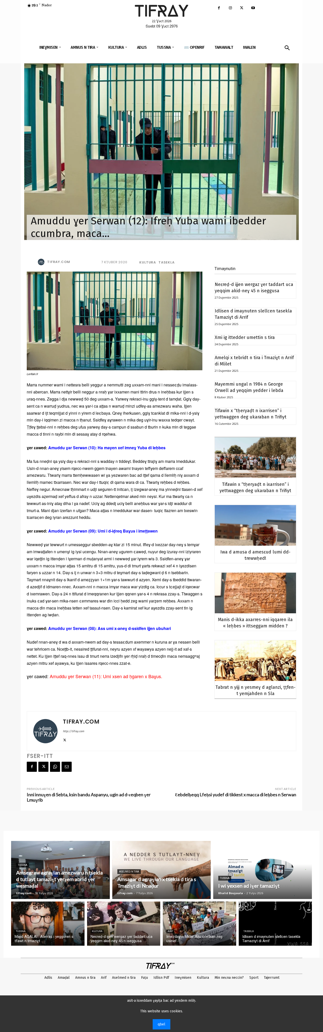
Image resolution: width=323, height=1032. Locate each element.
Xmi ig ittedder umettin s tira (245, 337)
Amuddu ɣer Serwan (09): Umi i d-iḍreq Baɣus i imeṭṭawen (103, 531)
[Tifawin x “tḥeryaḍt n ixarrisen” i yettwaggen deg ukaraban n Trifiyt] (255, 457)
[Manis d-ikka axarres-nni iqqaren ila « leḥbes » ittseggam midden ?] (255, 593)
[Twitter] (241, 8)
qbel (161, 1024)
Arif (170, 931)
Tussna (22, 865)
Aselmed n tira (129, 871)
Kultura (147, 262)
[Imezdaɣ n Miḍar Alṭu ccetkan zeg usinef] (199, 924)
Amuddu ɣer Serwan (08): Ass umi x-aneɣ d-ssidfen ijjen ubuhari (109, 628)
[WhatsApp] (55, 767)
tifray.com (58, 261)
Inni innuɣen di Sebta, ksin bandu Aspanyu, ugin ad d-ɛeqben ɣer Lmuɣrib (89, 797)
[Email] (67, 767)
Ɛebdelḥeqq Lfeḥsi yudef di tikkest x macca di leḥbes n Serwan (235, 794)
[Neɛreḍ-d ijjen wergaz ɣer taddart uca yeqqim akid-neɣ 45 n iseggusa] (123, 924)
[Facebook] (218, 8)
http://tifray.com (73, 731)
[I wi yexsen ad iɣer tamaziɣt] (262, 870)
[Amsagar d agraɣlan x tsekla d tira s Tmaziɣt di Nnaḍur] (161, 870)
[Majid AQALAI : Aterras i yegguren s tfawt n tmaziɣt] (48, 924)
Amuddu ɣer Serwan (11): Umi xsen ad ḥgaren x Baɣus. (106, 676)
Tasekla (166, 262)
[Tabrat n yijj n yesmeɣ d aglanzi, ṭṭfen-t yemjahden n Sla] (255, 660)
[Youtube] (253, 8)
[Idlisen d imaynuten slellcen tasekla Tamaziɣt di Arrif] (275, 924)
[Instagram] (230, 8)
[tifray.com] (42, 262)
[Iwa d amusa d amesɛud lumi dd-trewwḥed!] (255, 525)
